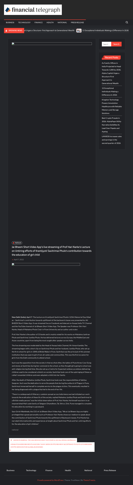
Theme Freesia (89, 480)
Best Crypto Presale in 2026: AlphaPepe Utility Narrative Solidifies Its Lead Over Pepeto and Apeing (111, 125)
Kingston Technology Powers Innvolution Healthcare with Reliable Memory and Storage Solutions (112, 106)
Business (10, 22)
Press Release (77, 22)
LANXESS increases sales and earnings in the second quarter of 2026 (112, 139)
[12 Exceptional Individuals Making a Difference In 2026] (73, 30)
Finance (39, 22)
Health (50, 22)
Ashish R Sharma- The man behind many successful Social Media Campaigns (44, 440)
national (15, 430)
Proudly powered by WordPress (50, 480)
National (62, 22)
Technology (24, 22)
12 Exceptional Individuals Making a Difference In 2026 (99, 30)
